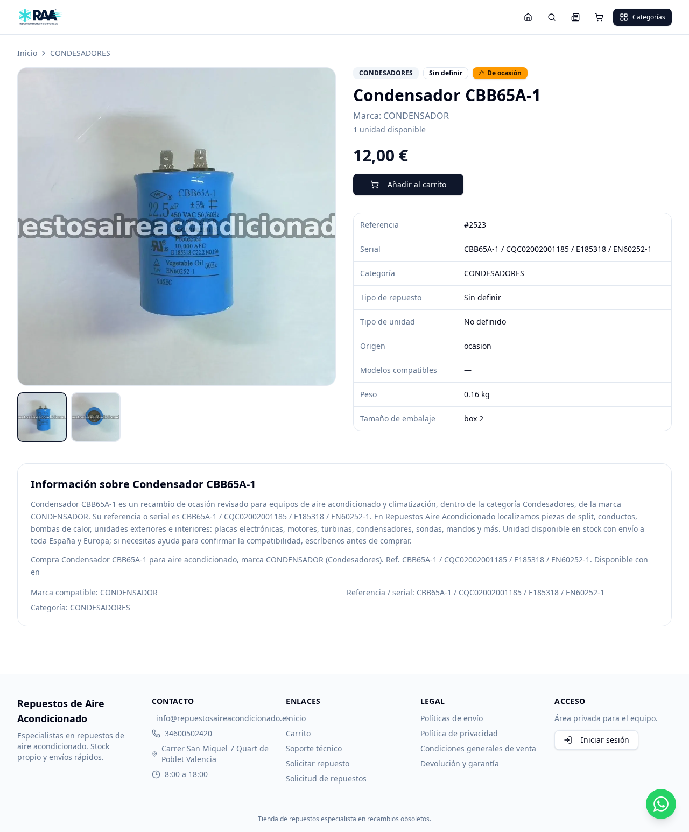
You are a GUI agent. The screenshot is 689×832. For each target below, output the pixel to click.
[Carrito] (599, 17)
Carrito (298, 733)
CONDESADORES (80, 53)
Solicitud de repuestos (326, 778)
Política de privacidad (459, 733)
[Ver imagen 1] (42, 417)
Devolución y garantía (459, 763)
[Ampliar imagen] (176, 226)
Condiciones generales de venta (478, 748)
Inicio (27, 53)
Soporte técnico (314, 748)
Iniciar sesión (605, 740)
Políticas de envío (451, 718)
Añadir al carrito (417, 184)
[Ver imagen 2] (96, 417)
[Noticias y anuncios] (575, 17)
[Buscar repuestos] (551, 17)
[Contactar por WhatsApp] (661, 804)
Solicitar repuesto (317, 763)
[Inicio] (528, 17)
